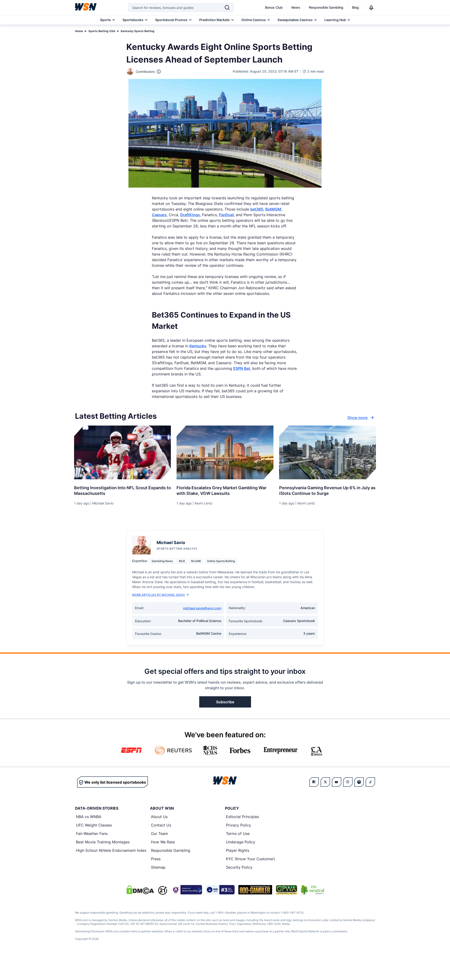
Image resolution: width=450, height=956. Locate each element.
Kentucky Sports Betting (137, 31)
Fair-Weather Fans (92, 833)
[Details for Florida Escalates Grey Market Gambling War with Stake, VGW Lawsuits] (224, 452)
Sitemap (158, 867)
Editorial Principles (242, 816)
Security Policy (239, 867)
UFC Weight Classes (94, 825)
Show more (357, 417)
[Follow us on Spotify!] (359, 782)
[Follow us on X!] (325, 782)
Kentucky (197, 346)
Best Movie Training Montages (103, 842)
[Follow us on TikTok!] (370, 782)
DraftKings (190, 214)
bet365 (256, 209)
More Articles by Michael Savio (158, 595)
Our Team (159, 833)
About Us (159, 816)
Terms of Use (238, 833)
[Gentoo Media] (220, 889)
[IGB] (186, 889)
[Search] (227, 7)
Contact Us (161, 825)
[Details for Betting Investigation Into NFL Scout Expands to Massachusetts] (122, 452)
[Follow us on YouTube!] (336, 782)
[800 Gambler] (255, 889)
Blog (355, 7)
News (295, 7)
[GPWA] (286, 889)
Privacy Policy (238, 825)
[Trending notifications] (371, 7)
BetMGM (273, 209)
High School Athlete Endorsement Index (111, 850)
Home (79, 31)
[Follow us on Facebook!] (314, 782)
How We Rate (163, 842)
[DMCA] (140, 889)
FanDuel (226, 214)
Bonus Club (274, 7)
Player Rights (237, 850)
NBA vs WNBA (88, 816)
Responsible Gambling (326, 7)
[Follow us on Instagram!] (347, 782)
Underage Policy (240, 842)
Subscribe (225, 702)
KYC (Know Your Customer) (250, 858)
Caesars (159, 214)
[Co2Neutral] (312, 889)
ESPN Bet (241, 368)
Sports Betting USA (101, 31)
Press (156, 858)
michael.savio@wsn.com (202, 608)
